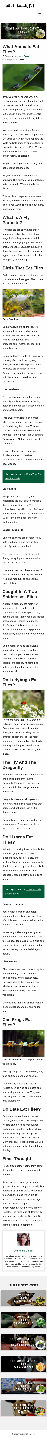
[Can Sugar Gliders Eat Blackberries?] (23, 1349)
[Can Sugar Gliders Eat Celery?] (23, 1393)
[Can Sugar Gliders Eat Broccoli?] (23, 1327)
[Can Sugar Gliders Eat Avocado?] (23, 1305)
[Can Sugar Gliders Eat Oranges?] (23, 1371)
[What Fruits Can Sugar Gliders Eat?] (23, 1415)
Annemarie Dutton (22, 56)
